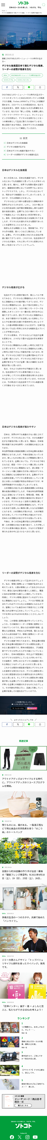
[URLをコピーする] (40, 87)
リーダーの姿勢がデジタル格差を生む (23, 154)
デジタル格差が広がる (16, 146)
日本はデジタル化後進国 (17, 143)
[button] (7, 87)
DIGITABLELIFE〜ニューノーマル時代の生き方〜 (26, 75)
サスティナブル (8, 80)
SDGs (5, 75)
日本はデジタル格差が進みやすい (21, 150)
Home (3, 11)
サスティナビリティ (23, 80)
